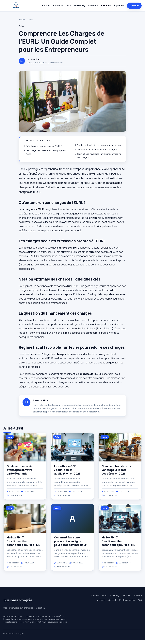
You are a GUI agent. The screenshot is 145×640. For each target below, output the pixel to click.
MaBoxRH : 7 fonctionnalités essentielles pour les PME (118, 541)
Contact (134, 5)
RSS (140, 600)
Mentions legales (127, 600)
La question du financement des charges (97, 149)
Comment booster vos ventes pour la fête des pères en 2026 (116, 469)
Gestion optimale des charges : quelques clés (99, 145)
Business (58, 5)
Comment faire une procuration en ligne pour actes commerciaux (70, 541)
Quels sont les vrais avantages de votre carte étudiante (19, 469)
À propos (119, 5)
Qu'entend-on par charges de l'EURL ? (44, 146)
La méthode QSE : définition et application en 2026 (67, 469)
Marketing (79, 5)
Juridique (106, 5)
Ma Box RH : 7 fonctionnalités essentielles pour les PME (23, 541)
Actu (68, 5)
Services (93, 5)
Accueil (46, 5)
